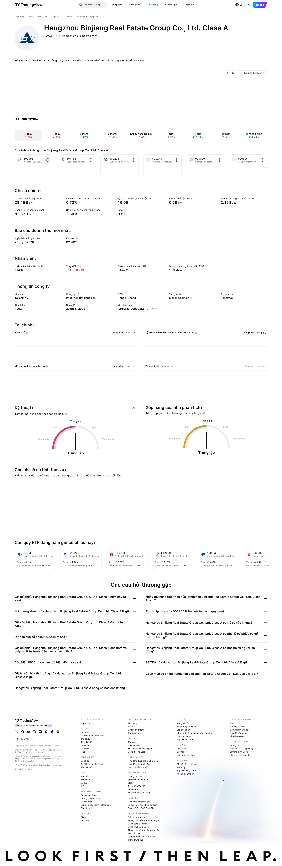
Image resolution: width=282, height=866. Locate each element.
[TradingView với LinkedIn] (40, 732)
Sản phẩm (117, 4)
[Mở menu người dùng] (248, 5)
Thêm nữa (189, 4)
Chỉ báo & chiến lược (187, 764)
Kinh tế (84, 776)
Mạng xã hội (183, 723)
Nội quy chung (184, 736)
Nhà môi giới (171, 4)
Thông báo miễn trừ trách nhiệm (143, 820)
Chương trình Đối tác (240, 751)
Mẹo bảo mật (134, 833)
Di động (84, 817)
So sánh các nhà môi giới (140, 748)
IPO (82, 786)
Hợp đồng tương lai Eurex (140, 764)
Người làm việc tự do (187, 770)
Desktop (85, 820)
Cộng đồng (134, 4)
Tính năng (132, 723)
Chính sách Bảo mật (137, 823)
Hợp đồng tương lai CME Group (143, 761)
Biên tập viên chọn (186, 755)
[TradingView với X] (17, 732)
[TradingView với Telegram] (46, 732)
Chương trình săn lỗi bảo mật (142, 836)
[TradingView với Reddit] (58, 732)
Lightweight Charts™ (239, 729)
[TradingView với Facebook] (23, 732)
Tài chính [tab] (35, 60)
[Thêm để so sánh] (47, 159)
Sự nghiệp (133, 789)
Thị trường (152, 4)
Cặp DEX (85, 748)
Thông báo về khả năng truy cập (144, 830)
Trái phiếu (85, 739)
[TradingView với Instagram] (34, 732)
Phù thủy (181, 767)
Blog (130, 783)
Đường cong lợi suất (90, 798)
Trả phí (131, 726)
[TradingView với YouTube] (28, 732)
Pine (83, 751)
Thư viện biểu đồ (238, 726)
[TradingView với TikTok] (52, 732)
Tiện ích (233, 723)
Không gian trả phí (185, 774)
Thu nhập (85, 779)
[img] (93, 35)
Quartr (51, 765)
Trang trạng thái (135, 840)
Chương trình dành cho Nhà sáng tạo (194, 733)
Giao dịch (181, 748)
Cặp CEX (85, 745)
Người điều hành (185, 739)
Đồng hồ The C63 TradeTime (142, 808)
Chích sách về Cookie (138, 827)
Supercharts (87, 723)
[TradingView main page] (26, 720)
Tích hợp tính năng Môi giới (243, 748)
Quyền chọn (86, 801)
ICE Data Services (43, 746)
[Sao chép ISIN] (147, 309)
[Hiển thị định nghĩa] (45, 198)
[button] (124, 5)
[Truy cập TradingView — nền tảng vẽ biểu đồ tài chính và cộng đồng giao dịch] (26, 119)
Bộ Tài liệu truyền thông (139, 792)
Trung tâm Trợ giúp (137, 786)
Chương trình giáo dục (240, 755)
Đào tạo (180, 751)
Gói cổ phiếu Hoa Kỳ (137, 767)
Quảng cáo (235, 745)
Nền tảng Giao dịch (239, 736)
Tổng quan (133, 742)
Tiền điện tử (86, 742)
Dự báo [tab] (77, 60)
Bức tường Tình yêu (186, 726)
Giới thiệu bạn (183, 729)
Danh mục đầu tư (89, 795)
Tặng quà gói (134, 733)
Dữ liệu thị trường (136, 729)
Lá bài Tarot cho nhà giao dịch (142, 805)
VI (241, 4)
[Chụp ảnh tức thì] (227, 72)
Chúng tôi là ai (135, 776)
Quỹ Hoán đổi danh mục (92, 735)
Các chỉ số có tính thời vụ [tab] (99, 60)
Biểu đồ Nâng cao (238, 733)
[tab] (118, 333)
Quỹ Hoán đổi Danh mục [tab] (130, 60)
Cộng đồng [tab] (50, 60)
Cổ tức (84, 783)
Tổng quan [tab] (21, 60)
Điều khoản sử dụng (137, 817)
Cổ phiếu (85, 732)
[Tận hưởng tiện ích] (233, 72)
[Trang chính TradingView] (28, 5)
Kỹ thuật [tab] (65, 60)
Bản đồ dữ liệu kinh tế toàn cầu (96, 805)
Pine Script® (87, 808)
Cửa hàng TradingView (139, 801)
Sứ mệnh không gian (138, 779)
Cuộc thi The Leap (137, 751)
